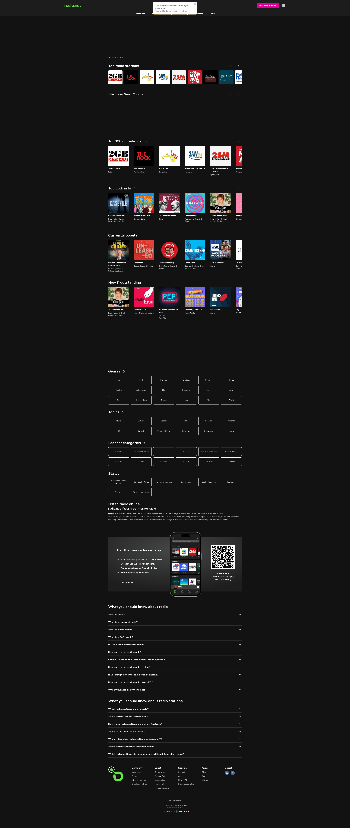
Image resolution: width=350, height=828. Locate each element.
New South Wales (141, 482)
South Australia (209, 482)
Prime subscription (186, 784)
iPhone (204, 772)
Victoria (118, 492)
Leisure (118, 462)
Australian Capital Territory (119, 482)
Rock (141, 380)
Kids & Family (231, 452)
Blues (163, 400)
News (118, 421)
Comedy (141, 431)
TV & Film (208, 462)
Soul (119, 400)
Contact (181, 772)
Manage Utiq (160, 784)
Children (231, 421)
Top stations (140, 14)
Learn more (127, 582)
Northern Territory (164, 482)
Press (134, 776)
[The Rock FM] (131, 77)
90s (208, 400)
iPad (203, 776)
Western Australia (141, 492)
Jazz (231, 390)
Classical (186, 390)
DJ (119, 431)
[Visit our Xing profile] (233, 773)
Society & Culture (141, 452)
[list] (175, 77)
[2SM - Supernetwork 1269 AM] (179, 77)
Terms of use (160, 772)
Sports (164, 421)
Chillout (186, 380)
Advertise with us (139, 780)
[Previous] (230, 64)
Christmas (208, 431)
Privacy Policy (160, 776)
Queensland (186, 482)
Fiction (186, 452)
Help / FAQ (182, 780)
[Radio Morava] (195, 77)
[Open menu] (283, 5)
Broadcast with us (139, 784)
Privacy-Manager (162, 788)
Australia (177, 801)
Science (163, 462)
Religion (208, 421)
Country (208, 380)
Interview (186, 431)
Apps (180, 776)
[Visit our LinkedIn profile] (227, 773)
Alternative (141, 390)
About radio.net (138, 772)
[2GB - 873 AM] (115, 77)
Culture (141, 421)
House (209, 390)
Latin (186, 400)
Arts (164, 452)
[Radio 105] (147, 77)
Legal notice (160, 780)
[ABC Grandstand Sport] (226, 77)
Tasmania (231, 482)
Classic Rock (141, 400)
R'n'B (231, 400)
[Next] (238, 64)
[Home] (109, 57)
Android (205, 780)
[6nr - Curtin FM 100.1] (210, 77)
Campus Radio (163, 431)
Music (231, 431)
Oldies (231, 380)
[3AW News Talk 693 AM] (163, 77)
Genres (200, 14)
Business (119, 452)
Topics (212, 14)
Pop (118, 380)
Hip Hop (163, 380)
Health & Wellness (209, 452)
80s (163, 390)
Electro (119, 390)
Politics (186, 421)
